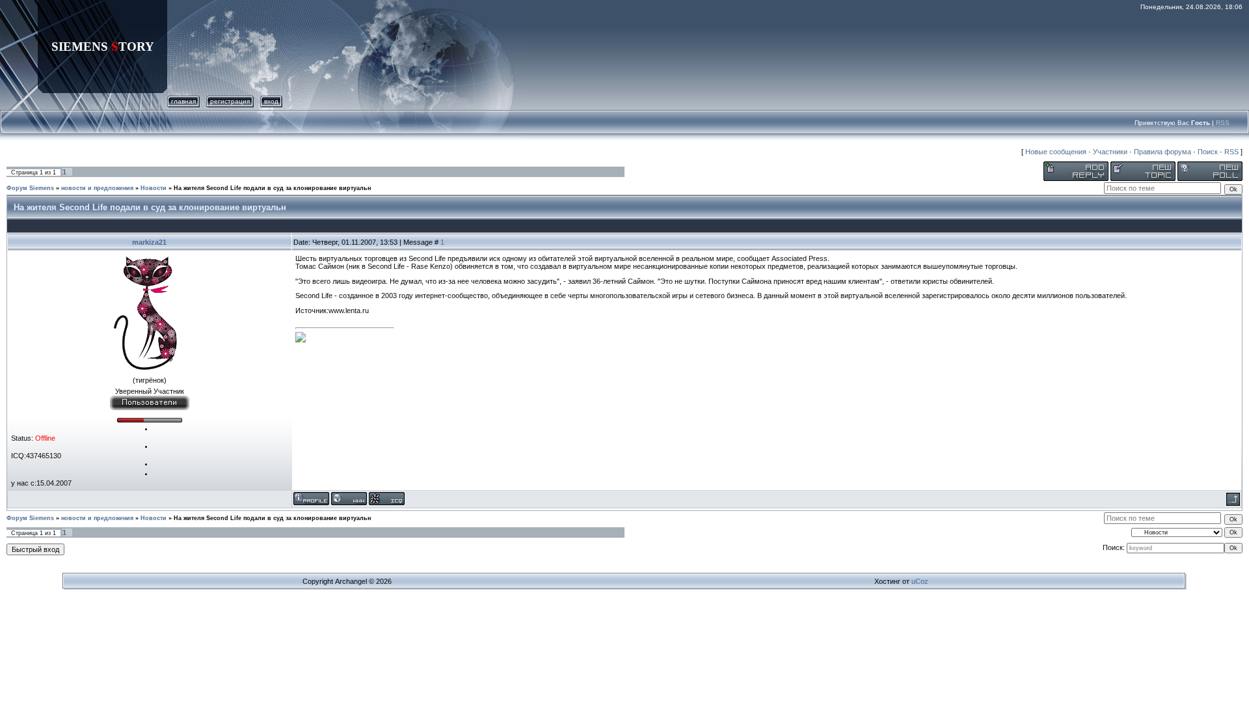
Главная (183, 101)
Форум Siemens (30, 188)
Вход (271, 101)
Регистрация (230, 101)
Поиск (1208, 152)
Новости (154, 188)
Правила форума (1162, 152)
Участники (1110, 152)
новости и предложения (97, 188)
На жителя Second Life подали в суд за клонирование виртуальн (272, 188)
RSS (1222, 122)
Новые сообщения (1055, 152)
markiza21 (149, 242)
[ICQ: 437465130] (387, 498)
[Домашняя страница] (349, 498)
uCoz (919, 581)
